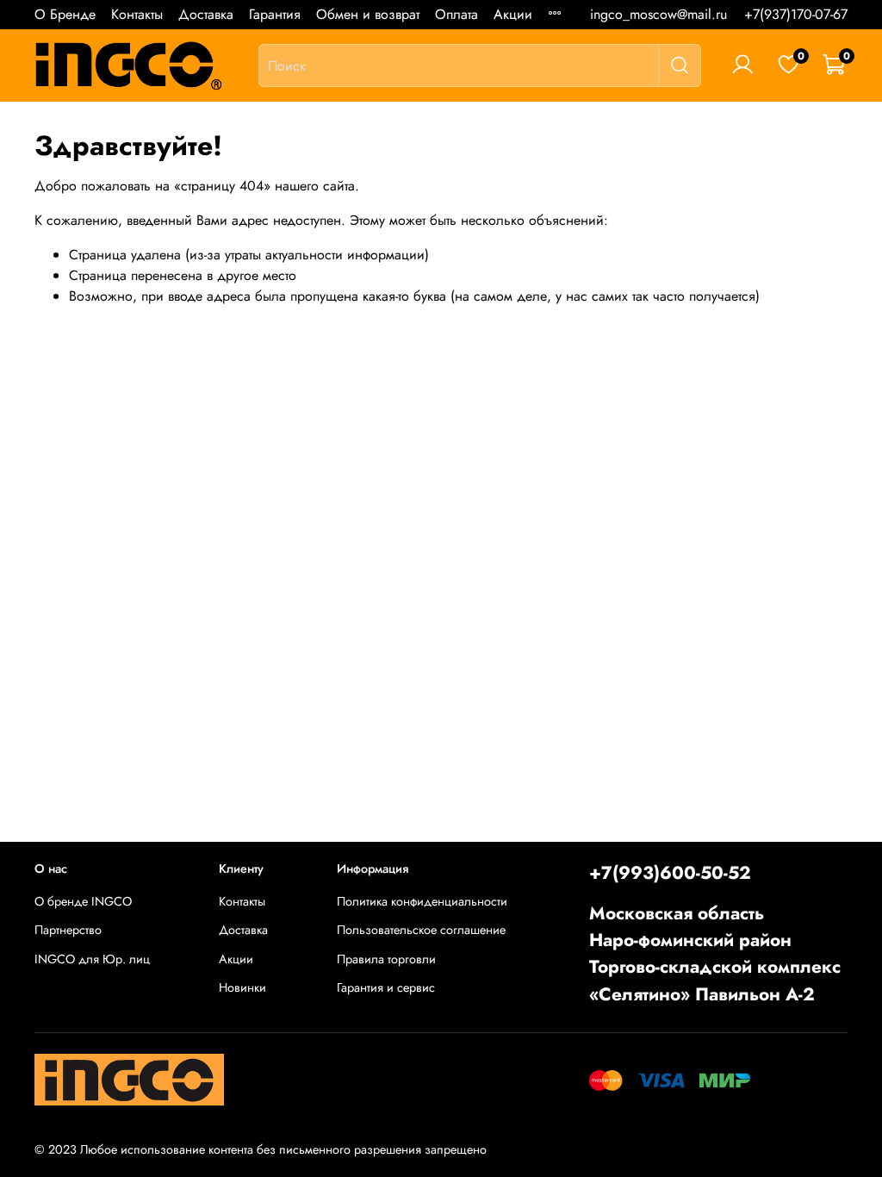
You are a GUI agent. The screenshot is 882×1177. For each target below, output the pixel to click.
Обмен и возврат (367, 14)
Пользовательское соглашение (421, 929)
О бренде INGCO (83, 901)
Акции (513, 14)
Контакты (137, 14)
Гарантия (275, 14)
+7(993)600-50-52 (670, 873)
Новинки (242, 987)
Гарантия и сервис (386, 987)
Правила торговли (386, 959)
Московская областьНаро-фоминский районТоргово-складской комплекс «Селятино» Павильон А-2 (715, 953)
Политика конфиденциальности (422, 901)
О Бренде (65, 14)
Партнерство (68, 929)
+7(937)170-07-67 (796, 14)
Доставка (205, 14)
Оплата (456, 14)
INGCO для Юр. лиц (92, 959)
